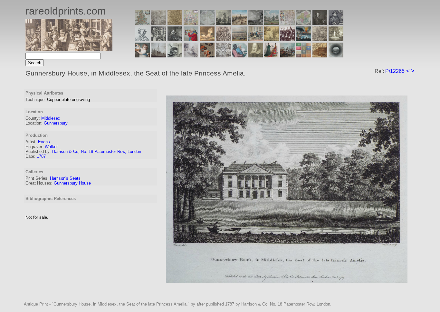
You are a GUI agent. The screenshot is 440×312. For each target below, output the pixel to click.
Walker (51, 146)
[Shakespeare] (255, 55)
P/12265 (395, 71)
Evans (44, 141)
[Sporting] (239, 39)
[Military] (287, 55)
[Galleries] (303, 39)
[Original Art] (271, 39)
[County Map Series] (174, 23)
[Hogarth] (174, 39)
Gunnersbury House (72, 183)
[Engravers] (142, 39)
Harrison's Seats (65, 178)
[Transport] (255, 39)
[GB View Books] (303, 55)
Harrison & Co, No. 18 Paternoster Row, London (96, 151)
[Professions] (239, 55)
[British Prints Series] (158, 23)
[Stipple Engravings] (142, 55)
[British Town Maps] (191, 23)
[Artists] (319, 23)
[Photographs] (287, 39)
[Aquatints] (158, 55)
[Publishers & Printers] (158, 39)
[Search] (336, 55)
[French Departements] (303, 23)
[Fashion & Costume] (271, 55)
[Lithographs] (174, 55)
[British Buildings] (223, 23)
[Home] (68, 49)
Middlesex (50, 118)
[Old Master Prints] (319, 39)
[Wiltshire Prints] (271, 23)
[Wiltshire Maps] (287, 23)
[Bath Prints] (255, 23)
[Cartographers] (336, 23)
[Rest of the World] (207, 23)
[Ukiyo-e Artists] (207, 55)
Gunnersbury (56, 123)
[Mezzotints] (336, 39)
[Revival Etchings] (191, 55)
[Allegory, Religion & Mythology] (223, 55)
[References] (319, 55)
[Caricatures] (191, 39)
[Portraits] (223, 39)
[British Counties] (142, 23)
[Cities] (239, 23)
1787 (41, 156)
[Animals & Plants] (207, 39)
